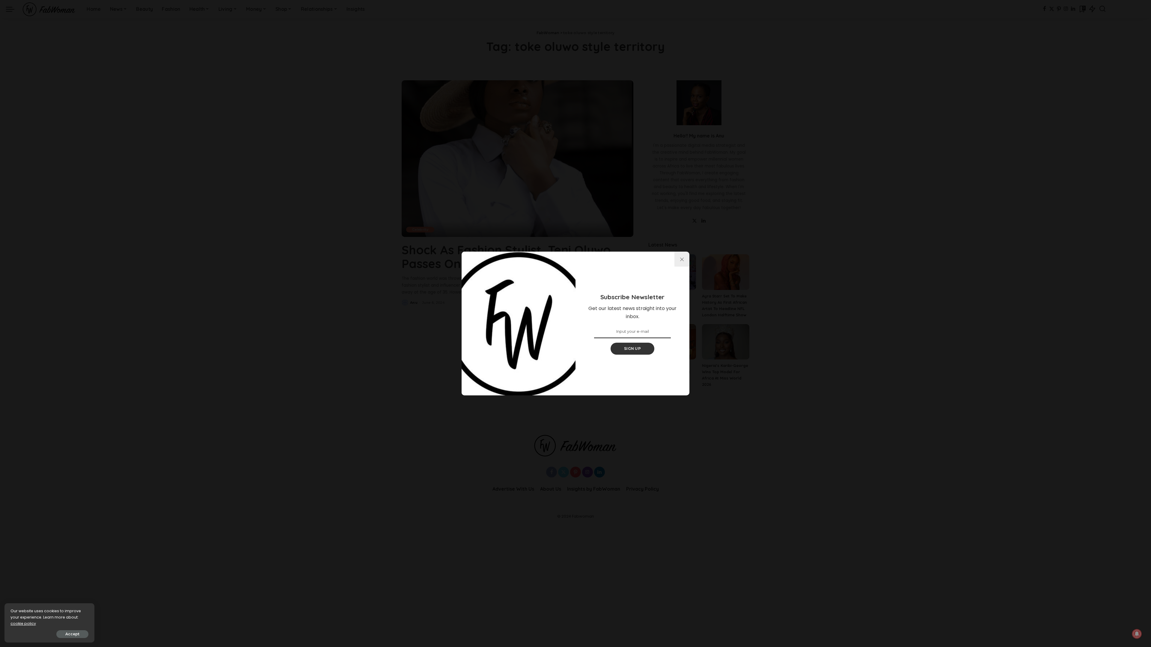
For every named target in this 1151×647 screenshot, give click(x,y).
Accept (72, 634)
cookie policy (23, 623)
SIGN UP (632, 348)
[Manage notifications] (1137, 634)
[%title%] (681, 259)
